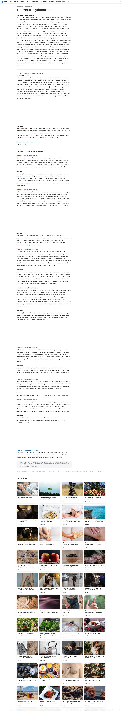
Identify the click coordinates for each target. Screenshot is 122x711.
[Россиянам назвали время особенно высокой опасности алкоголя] (27, 696)
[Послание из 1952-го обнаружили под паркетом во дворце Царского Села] (27, 560)
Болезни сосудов (28, 6)
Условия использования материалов (76, 710)
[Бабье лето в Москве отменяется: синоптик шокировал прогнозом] (72, 583)
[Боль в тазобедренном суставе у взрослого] (72, 606)
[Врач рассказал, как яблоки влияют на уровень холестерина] (94, 492)
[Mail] (2, 1)
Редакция (66, 710)
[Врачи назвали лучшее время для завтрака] (49, 674)
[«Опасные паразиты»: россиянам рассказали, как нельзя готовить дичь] (94, 560)
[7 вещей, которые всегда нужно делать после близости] (49, 583)
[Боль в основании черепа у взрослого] (72, 651)
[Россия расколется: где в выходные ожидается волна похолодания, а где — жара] (72, 492)
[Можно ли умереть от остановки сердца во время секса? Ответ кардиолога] (72, 515)
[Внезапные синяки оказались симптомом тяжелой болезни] (94, 538)
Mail (2, 710)
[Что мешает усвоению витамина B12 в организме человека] (94, 674)
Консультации (20, 6)
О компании (6, 710)
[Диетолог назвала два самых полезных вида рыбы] (49, 515)
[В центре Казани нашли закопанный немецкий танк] (27, 651)
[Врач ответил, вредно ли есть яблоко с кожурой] (49, 560)
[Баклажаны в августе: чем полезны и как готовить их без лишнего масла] (49, 696)
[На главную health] (7, 1)
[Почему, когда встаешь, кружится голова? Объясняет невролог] (49, 606)
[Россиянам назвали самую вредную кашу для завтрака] (94, 628)
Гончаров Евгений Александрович (33, 73)
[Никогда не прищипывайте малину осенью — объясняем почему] (27, 628)
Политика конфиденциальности (112, 710)
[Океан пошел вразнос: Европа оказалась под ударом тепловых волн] (94, 515)
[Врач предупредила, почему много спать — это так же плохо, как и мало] (72, 628)
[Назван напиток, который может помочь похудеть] (94, 651)
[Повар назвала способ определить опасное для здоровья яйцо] (72, 538)
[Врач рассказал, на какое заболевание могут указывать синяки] (27, 583)
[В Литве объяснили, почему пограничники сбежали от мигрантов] (49, 492)
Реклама (12, 710)
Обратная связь (88, 710)
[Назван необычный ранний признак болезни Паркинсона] (94, 606)
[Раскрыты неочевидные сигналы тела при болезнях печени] (49, 538)
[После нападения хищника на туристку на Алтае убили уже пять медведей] (27, 538)
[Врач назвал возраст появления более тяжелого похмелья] (94, 696)
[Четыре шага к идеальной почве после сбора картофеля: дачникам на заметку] (72, 696)
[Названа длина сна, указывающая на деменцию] (27, 515)
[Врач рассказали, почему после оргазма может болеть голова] (27, 606)
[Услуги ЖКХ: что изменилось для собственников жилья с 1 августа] (27, 674)
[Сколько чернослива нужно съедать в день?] (72, 560)
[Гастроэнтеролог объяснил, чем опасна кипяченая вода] (49, 651)
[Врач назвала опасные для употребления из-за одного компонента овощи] (49, 628)
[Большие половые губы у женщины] (27, 492)
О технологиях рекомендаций (99, 710)
